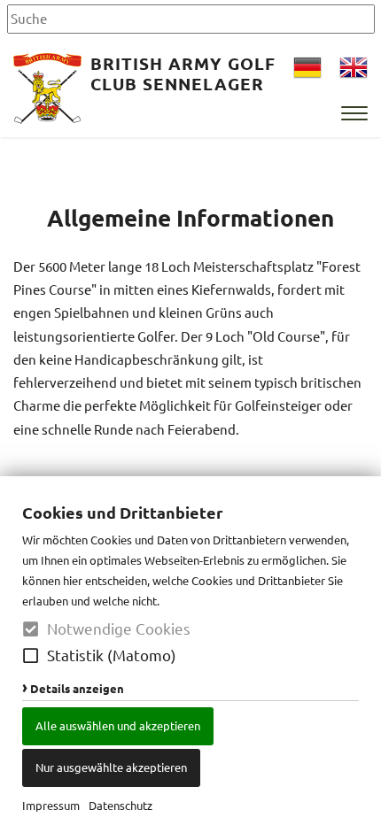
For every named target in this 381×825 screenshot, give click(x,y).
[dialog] (190, 650)
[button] (30, 655)
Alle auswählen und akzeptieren (117, 725)
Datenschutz (120, 805)
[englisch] (353, 69)
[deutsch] (307, 69)
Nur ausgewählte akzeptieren (111, 767)
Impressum (51, 805)
